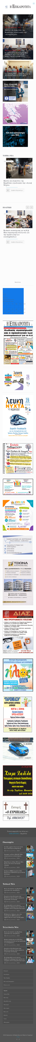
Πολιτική (6, 997)
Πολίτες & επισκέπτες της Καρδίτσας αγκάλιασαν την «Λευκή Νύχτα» (16, 32)
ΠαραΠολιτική (7, 1001)
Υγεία (5, 1018)
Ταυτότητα (6, 974)
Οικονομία (6, 1004)
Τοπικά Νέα (6, 994)
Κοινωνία (6, 1011)
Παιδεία (6, 1015)
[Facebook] (17, 1039)
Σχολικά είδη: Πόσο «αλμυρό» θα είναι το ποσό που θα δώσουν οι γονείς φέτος (17, 74)
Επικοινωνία (7, 985)
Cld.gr (18, 1037)
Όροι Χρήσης (7, 978)
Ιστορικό (6, 971)
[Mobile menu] (33, 3)
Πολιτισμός (6, 1008)
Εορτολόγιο (18, 282)
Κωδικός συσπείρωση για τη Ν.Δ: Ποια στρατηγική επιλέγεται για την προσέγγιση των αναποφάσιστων (16, 54)
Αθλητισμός (6, 1022)
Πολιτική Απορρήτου (9, 981)
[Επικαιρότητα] (18, 7)
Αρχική (5, 990)
